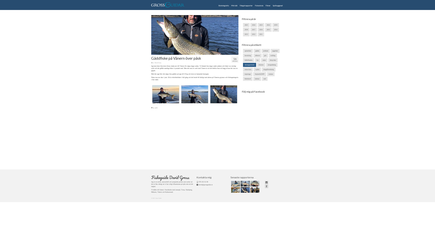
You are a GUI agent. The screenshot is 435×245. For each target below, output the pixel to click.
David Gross (158, 62)
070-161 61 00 (203, 182)
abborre (257, 55)
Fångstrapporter (246, 6)
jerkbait (265, 51)
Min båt (234, 6)
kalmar (257, 79)
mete (264, 60)
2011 (260, 34)
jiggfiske (275, 51)
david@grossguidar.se (206, 185)
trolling (273, 55)
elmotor (261, 65)
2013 (246, 34)
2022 (268, 25)
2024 (253, 25)
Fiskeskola (259, 6)
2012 (253, 34)
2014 (275, 30)
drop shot (273, 60)
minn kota (248, 69)
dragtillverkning (268, 69)
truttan (271, 74)
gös (153, 107)
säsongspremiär (249, 65)
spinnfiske (248, 51)
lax (258, 60)
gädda (156, 107)
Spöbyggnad (278, 6)
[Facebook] (266, 186)
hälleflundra (248, 60)
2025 (246, 25)
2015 (268, 30)
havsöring (248, 55)
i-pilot (257, 69)
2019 (275, 25)
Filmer (268, 6)
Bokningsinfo (224, 6)
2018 (246, 30)
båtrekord (248, 79)
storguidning (272, 65)
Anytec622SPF (260, 74)
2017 (253, 30)
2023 (261, 25)
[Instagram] (266, 182)
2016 (261, 30)
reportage (248, 74)
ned (265, 79)
